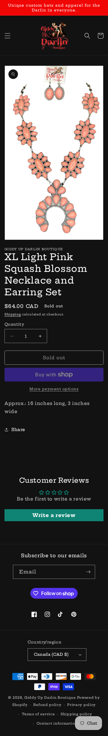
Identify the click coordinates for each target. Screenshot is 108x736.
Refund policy (47, 705)
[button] (7, 35)
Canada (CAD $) (51, 654)
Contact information (57, 723)
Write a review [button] (53, 515)
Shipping (12, 314)
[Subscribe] (88, 572)
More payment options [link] (54, 389)
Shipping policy (76, 714)
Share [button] (18, 429)
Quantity (14, 324)
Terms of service (38, 714)
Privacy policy (81, 705)
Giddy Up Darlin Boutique (50, 697)
